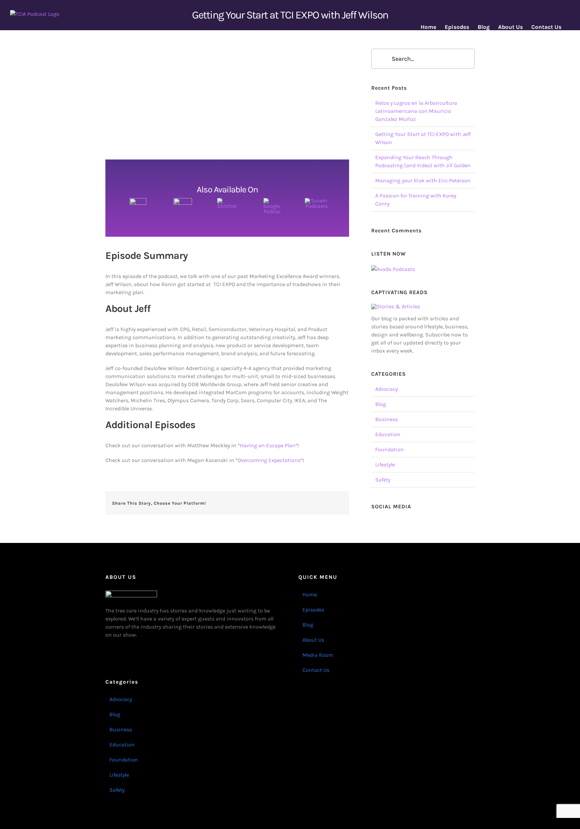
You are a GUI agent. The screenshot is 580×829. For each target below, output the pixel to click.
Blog (380, 404)
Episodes (313, 609)
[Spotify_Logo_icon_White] (183, 200)
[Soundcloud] (428, 522)
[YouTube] (400, 522)
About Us (313, 640)
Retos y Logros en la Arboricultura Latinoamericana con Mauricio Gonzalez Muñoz (416, 111)
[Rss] (419, 522)
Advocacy (386, 389)
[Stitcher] (227, 200)
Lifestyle (385, 464)
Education (387, 434)
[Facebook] (373, 522)
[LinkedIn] (409, 522)
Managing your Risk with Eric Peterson (423, 180)
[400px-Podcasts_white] (138, 200)
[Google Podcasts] (271, 200)
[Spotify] (437, 522)
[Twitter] (382, 522)
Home (309, 594)
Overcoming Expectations (269, 460)
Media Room (317, 655)
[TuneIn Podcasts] (316, 200)
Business (386, 419)
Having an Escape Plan (267, 445)
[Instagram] (391, 522)
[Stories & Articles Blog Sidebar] (395, 306)
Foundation (389, 449)
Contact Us (315, 670)
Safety (382, 479)
